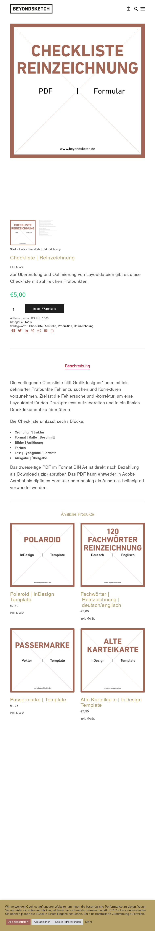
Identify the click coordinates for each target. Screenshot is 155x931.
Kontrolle (50, 326)
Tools (22, 249)
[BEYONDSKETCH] (31, 8)
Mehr (88, 922)
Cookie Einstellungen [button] (68, 921)
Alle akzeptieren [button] (18, 921)
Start (13, 249)
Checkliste (36, 326)
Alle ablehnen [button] (42, 921)
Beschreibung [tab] (77, 366)
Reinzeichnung (83, 326)
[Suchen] (136, 9)
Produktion (65, 326)
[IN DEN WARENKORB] (16, 580)
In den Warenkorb (44, 309)
